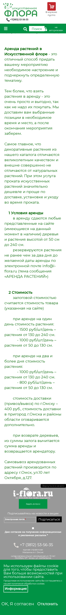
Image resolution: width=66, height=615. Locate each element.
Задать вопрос (33, 504)
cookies (40, 583)
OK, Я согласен (17, 603)
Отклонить (47, 603)
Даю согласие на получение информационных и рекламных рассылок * (33, 533)
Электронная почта (15, 519)
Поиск (37, 29)
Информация (16, 589)
